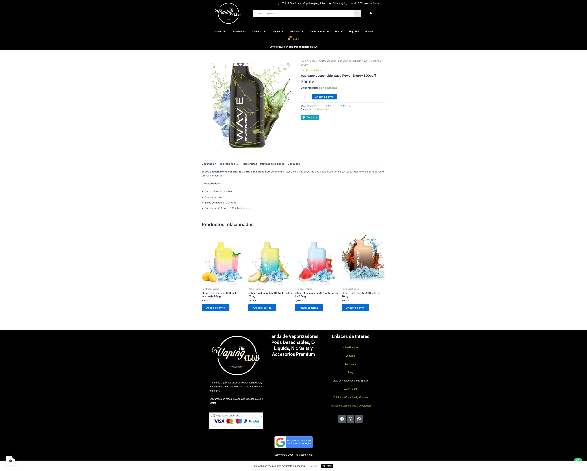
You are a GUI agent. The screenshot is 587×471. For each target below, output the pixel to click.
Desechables (239, 31)
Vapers (218, 31)
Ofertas (369, 31)
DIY (337, 31)
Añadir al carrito (324, 96)
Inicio (303, 61)
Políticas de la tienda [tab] (272, 163)
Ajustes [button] (313, 465)
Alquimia (257, 31)
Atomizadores (317, 31)
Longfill (276, 31)
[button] (288, 64)
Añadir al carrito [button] (215, 307)
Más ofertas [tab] (250, 163)
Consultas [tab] (294, 163)
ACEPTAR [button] (327, 466)
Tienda (312, 61)
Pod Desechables (326, 61)
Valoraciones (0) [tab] (229, 163)
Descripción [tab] (209, 163)
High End (354, 31)
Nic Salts (295, 31)
